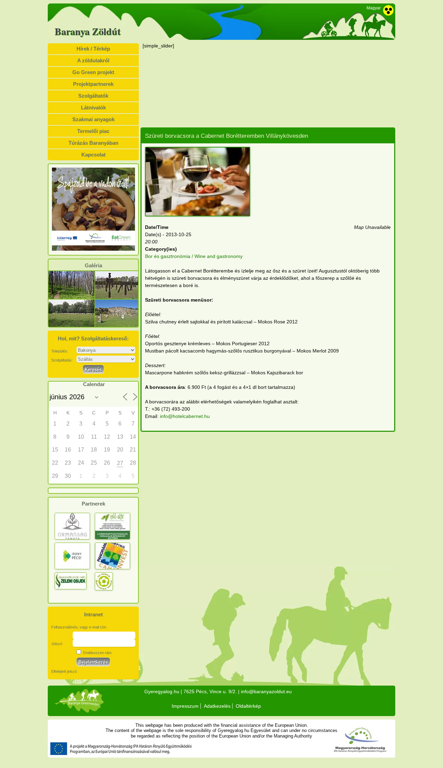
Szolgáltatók (93, 96)
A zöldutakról (93, 60)
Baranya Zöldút (87, 31)
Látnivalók (93, 107)
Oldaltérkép (248, 706)
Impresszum (185, 706)
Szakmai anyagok (93, 119)
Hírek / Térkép (93, 49)
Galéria (93, 265)
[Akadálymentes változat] (388, 10)
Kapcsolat (93, 155)
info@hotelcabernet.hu (185, 416)
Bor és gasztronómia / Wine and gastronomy (194, 256)
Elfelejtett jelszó (64, 671)
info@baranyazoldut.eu (266, 691)
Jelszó (56, 644)
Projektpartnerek (93, 84)
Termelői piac (93, 131)
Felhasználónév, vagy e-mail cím (78, 627)
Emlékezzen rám (96, 653)
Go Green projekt (93, 72)
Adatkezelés (217, 706)
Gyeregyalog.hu (161, 691)
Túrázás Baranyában (93, 143)
